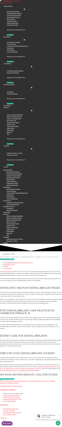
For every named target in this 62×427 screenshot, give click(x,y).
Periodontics (7, 36)
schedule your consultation (27, 370)
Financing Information (13, 122)
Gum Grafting (11, 50)
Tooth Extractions (12, 21)
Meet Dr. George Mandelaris (15, 114)
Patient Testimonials (12, 126)
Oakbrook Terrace (8, 390)
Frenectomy (10, 48)
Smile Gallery (10, 130)
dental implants (7, 271)
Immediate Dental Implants (14, 13)
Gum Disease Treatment (13, 42)
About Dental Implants (13, 11)
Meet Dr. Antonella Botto (14, 118)
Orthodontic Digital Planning (15, 71)
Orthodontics (7, 63)
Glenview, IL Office (12, 155)
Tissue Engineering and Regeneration (17, 46)
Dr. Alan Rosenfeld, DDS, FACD (33, 368)
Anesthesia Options (9, 84)
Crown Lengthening (12, 51)
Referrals (9, 132)
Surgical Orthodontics (13, 72)
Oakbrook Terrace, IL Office (15, 153)
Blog (8, 134)
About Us (6, 107)
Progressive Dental (16, 386)
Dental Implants (8, 6)
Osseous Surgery (11, 44)
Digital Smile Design (12, 23)
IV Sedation (10, 92)
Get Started (10, 35)
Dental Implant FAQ (12, 25)
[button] (7, 259)
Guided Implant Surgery (13, 17)
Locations (6, 145)
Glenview (4, 405)
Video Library (10, 128)
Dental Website (4, 386)
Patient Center (11, 124)
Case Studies (7, 105)
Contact (6, 166)
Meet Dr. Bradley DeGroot (14, 116)
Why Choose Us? (11, 120)
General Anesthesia (12, 94)
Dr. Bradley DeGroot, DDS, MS (12, 368)
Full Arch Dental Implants (14, 15)
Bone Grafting (11, 19)
